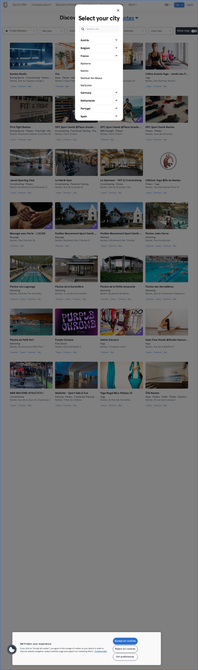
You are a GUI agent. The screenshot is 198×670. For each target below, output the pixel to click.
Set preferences (125, 657)
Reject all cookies (125, 649)
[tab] (99, 40)
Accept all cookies (125, 641)
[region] (86, 648)
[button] (12, 650)
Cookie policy (101, 652)
